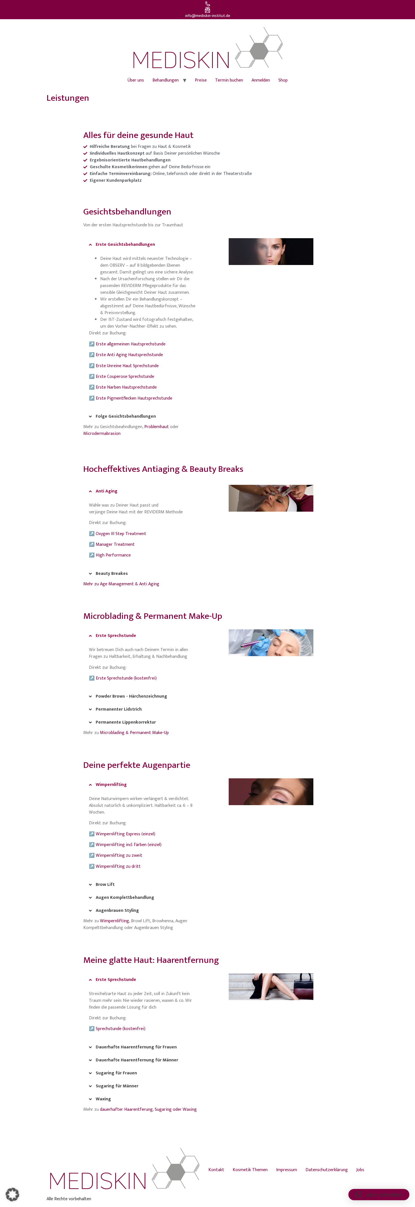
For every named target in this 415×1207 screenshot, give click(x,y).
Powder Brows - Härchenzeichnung (131, 696)
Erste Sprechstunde (116, 635)
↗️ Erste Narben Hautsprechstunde (123, 387)
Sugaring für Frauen (116, 1073)
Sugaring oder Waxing (176, 1109)
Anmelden (261, 80)
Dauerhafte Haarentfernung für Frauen (136, 1047)
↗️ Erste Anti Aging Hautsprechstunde (126, 355)
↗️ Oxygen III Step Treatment (117, 534)
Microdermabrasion (102, 433)
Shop (283, 80)
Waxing (103, 1099)
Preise (201, 80)
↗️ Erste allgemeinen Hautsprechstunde (127, 344)
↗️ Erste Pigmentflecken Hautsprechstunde (130, 398)
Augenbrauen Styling (117, 910)
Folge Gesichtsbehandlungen (126, 416)
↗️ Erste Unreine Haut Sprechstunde (124, 366)
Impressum (286, 1170)
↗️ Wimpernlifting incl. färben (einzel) (125, 845)
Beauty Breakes (112, 573)
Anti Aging (106, 491)
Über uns (136, 80)
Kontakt (216, 1170)
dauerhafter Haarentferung (126, 1109)
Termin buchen (229, 80)
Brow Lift (105, 884)
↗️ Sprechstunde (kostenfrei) (117, 1029)
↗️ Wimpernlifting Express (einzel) (122, 834)
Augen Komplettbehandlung (125, 897)
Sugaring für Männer (117, 1086)
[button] (144, 244)
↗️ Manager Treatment (112, 544)
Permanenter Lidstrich (119, 709)
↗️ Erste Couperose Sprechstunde (121, 376)
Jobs (360, 1170)
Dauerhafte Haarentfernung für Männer (137, 1060)
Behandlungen (165, 80)
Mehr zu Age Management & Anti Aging (121, 584)
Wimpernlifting (111, 784)
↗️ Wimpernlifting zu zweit (115, 855)
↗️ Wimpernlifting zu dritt (115, 866)
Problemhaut (156, 427)
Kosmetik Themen (250, 1170)
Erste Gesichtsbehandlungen (125, 244)
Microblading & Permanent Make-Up (134, 733)
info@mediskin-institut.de (207, 15)
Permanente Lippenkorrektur (126, 722)
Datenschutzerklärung (326, 1170)
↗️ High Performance (110, 555)
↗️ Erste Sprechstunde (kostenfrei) (123, 678)
